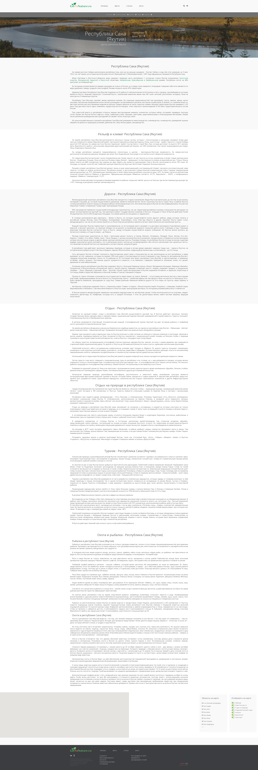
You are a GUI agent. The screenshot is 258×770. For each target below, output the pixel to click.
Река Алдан (207, 706)
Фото (141, 6)
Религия (238, 712)
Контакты (103, 760)
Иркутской (105, 80)
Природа (238, 703)
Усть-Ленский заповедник (212, 703)
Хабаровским (125, 80)
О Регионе (109, 15)
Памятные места (241, 705)
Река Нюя (206, 709)
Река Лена (206, 718)
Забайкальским (152, 80)
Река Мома (207, 715)
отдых (139, 15)
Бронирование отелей (139, 760)
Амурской (94, 80)
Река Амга (206, 712)
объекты (147, 15)
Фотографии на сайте (138, 756)
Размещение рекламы (107, 762)
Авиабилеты (135, 758)
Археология (239, 715)
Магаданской (83, 80)
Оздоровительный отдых (243, 710)
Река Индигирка (208, 724)
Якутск (122, 44)
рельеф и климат (120, 15)
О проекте (103, 756)
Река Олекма (207, 721)
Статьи (129, 6)
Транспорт (238, 717)
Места (117, 6)
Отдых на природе (241, 708)
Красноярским (137, 80)
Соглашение (104, 764)
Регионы (104, 6)
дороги (131, 15)
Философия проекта (107, 758)
